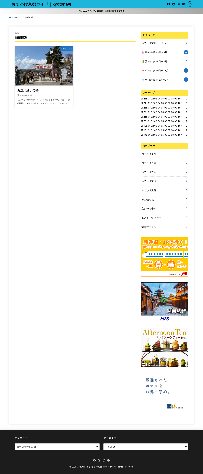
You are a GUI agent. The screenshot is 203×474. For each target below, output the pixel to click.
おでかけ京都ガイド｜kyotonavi (41, 4)
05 (162, 98)
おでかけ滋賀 (148, 190)
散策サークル (148, 226)
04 (159, 98)
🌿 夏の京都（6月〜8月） (155, 61)
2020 (143, 121)
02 (152, 98)
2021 (143, 116)
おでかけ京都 (148, 153)
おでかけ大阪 (148, 172)
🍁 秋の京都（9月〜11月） (156, 70)
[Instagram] (178, 4)
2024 (143, 103)
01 (149, 98)
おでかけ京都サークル (153, 43)
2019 (143, 125)
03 (155, 98)
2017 (143, 134)
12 (185, 98)
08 (172, 98)
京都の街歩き (148, 208)
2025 (143, 98)
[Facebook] (168, 4)
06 (165, 98)
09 (175, 98)
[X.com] (173, 4)
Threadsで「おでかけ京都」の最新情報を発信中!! (101, 11)
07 (169, 98)
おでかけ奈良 (148, 181)
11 (182, 98)
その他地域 (147, 199)
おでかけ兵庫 (148, 162)
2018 (143, 130)
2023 (143, 107)
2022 (143, 112)
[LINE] (183, 4)
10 (179, 98)
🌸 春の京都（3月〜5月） (155, 52)
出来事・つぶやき (151, 217)
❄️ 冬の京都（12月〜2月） (156, 79)
